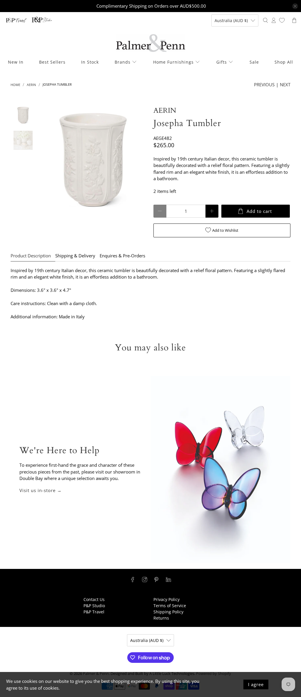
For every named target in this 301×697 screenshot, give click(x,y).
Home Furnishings (173, 62)
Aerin (31, 84)
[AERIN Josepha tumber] (93, 160)
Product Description (31, 256)
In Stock (90, 62)
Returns (161, 618)
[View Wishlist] (282, 20)
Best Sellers (52, 62)
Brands (123, 62)
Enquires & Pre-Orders (122, 256)
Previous (264, 84)
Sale (254, 62)
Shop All (284, 62)
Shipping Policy (168, 612)
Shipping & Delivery (75, 256)
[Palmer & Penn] (150, 43)
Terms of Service (169, 605)
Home (15, 84)
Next (285, 84)
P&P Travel (93, 612)
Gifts (221, 62)
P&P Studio (94, 605)
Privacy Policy (166, 599)
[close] (295, 6)
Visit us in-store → (40, 490)
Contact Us (94, 599)
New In (16, 62)
